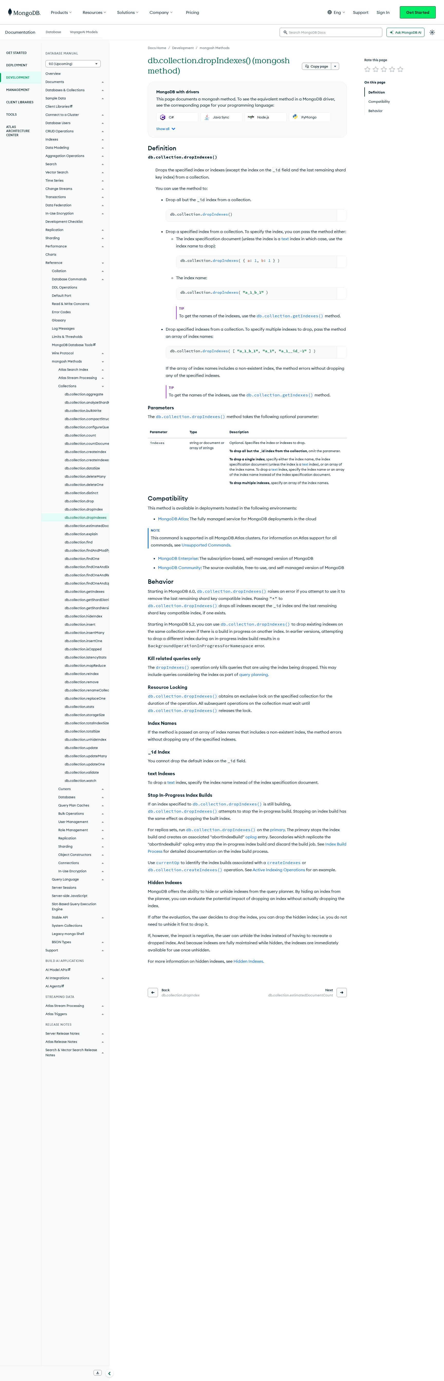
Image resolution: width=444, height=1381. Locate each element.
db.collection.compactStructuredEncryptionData (87, 419)
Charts (50, 254)
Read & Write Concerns (70, 304)
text (285, 238)
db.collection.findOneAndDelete (87, 567)
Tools (11, 114)
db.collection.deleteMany (85, 476)
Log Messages (63, 328)
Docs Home (157, 48)
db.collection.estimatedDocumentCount (87, 526)
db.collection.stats (79, 707)
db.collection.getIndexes (84, 591)
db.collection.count (80, 435)
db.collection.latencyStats (85, 657)
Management (18, 90)
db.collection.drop (79, 501)
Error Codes (61, 312)
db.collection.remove (82, 682)
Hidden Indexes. (249, 961)
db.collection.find (78, 542)
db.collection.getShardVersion (87, 608)
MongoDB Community (179, 567)
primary (277, 829)
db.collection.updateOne (85, 764)
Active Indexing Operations (279, 869)
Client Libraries (19, 102)
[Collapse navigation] (109, 1373)
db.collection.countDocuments (87, 443)
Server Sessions (64, 887)
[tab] (53, 31)
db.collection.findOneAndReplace (87, 575)
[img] (367, 69)
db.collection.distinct (81, 493)
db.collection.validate (82, 772)
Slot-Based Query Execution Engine (74, 906)
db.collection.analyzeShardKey (87, 402)
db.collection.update (81, 748)
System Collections (67, 925)
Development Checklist (64, 221)
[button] (336, 12)
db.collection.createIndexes (87, 460)
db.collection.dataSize (82, 468)
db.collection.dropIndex (84, 509)
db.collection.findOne (82, 559)
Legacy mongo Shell (68, 934)
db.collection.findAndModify (87, 550)
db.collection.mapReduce (85, 665)
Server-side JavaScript (69, 896)
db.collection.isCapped (83, 649)
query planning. (254, 674)
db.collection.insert (80, 624)
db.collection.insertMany (84, 633)
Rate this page (375, 60)
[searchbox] (331, 32)
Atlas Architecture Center (18, 131)
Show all (162, 129)
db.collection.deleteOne (84, 485)
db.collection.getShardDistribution (87, 600)
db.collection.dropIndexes (85, 517)
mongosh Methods (214, 48)
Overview (53, 73)
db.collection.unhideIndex (85, 739)
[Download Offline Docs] (98, 1373)
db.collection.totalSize (82, 731)
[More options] (335, 66)
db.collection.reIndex (82, 674)
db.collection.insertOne (83, 641)
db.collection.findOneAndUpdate (87, 583)
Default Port (61, 295)
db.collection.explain (81, 534)
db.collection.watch (80, 780)
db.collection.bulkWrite (83, 411)
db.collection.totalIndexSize (87, 723)
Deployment (16, 65)
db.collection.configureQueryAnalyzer (87, 427)
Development (183, 48)
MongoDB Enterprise (178, 558)
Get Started (417, 12)
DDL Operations (64, 287)
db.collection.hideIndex (83, 616)
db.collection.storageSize (85, 715)
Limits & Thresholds (67, 337)
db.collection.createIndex (85, 452)
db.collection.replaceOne (85, 698)
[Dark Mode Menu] (432, 32)
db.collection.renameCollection (87, 690)
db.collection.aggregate (84, 394)
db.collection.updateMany (86, 756)
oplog (251, 836)
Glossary (59, 320)
